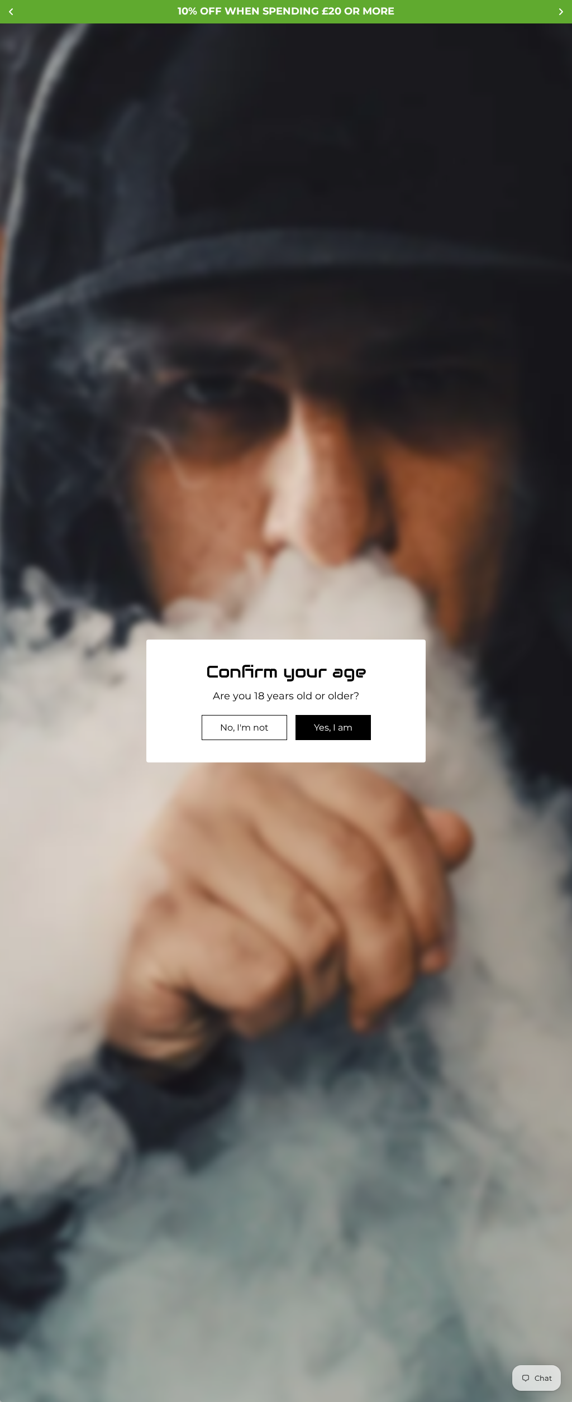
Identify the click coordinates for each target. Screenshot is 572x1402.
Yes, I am (333, 727)
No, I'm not (244, 727)
